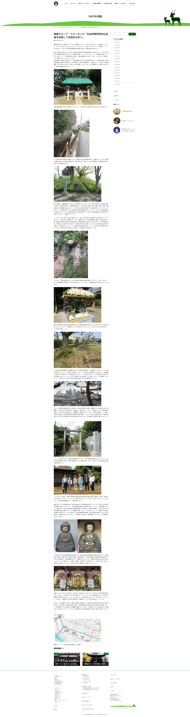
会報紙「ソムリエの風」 (115, 679)
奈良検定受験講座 (85, 701)
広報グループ (57, 695)
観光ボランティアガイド (87, 697)
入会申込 (55, 705)
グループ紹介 (56, 688)
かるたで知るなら (86, 678)
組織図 (56, 679)
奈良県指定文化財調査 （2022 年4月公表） (91, 688)
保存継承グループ (58, 691)
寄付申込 (55, 709)
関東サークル (57, 701)
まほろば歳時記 (113, 682)
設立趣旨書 (57, 676)
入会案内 (115, 95)
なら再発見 (85, 682)
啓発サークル (57, 698)
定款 (55, 678)
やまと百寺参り (86, 679)
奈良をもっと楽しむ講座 (87, 705)
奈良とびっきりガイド (128, 120)
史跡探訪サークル (58, 697)
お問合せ (115, 91)
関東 (63, 648)
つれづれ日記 (113, 675)
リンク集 (115, 100)
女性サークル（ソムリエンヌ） (61, 700)
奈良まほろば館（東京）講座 (88, 709)
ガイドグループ (58, 689)
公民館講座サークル (59, 692)
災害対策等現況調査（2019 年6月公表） (91, 689)
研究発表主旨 (84, 693)
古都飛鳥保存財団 (127, 111)
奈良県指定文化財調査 (86, 686)
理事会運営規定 (58, 681)
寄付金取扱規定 (58, 684)
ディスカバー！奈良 (87, 681)
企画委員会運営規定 (59, 682)
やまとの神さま (86, 676)
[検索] (132, 34)
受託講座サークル (58, 694)
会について (56, 675)
